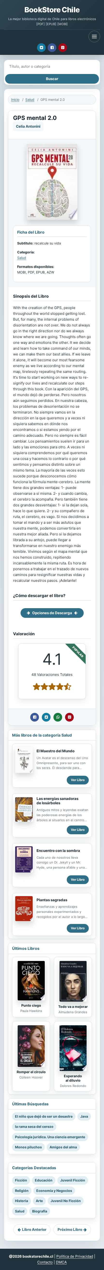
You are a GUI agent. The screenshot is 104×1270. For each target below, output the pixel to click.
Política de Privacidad (74, 1256)
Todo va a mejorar (73, 1006)
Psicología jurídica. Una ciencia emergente (50, 1137)
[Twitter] (41, 47)
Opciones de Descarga (52, 613)
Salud (29, 99)
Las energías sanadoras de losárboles (57, 800)
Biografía (39, 1211)
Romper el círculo (31, 1072)
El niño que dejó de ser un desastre (44, 1116)
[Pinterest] (62, 47)
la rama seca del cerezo (34, 1126)
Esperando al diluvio (73, 1078)
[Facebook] (52, 47)
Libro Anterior (34, 1229)
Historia (21, 1201)
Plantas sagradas (52, 900)
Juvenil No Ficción (66, 1201)
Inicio (15, 99)
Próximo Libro (70, 1229)
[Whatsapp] (57, 717)
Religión (22, 1191)
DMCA (61, 1262)
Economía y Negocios (54, 1191)
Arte (39, 1201)
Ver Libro (78, 780)
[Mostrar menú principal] (94, 36)
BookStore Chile (51, 9)
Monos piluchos (28, 1147)
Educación (43, 1180)
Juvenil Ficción (72, 1180)
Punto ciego (31, 1005)
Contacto (45, 1262)
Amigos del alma (63, 1147)
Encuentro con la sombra (58, 850)
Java (84, 1116)
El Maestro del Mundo (55, 751)
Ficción (21, 1180)
